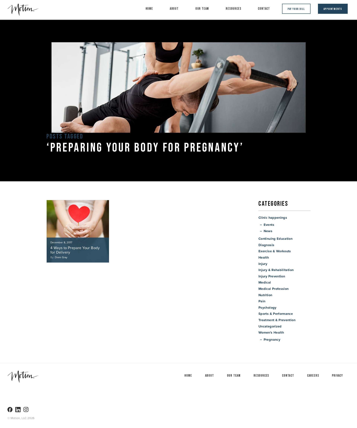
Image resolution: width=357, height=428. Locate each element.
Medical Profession (273, 288)
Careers (313, 376)
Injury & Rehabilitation (276, 270)
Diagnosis (266, 245)
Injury (262, 263)
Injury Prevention (271, 276)
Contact (264, 9)
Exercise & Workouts (274, 251)
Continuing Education (275, 238)
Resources (233, 9)
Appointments (333, 9)
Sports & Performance (275, 313)
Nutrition (265, 295)
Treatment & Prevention (276, 320)
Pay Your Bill (296, 9)
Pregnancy (272, 339)
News (268, 231)
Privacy (337, 376)
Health (263, 257)
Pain (261, 301)
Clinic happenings (272, 217)
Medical (264, 282)
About (174, 9)
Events (269, 224)
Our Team (202, 9)
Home (149, 9)
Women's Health (271, 332)
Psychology (267, 307)
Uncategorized (270, 326)
